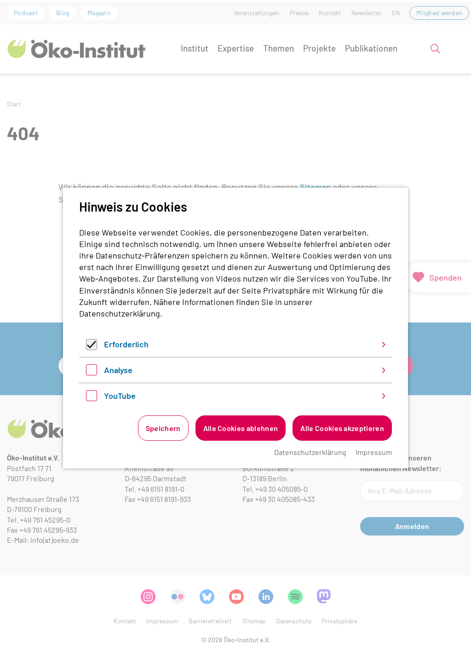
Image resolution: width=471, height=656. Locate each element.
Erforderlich (126, 344)
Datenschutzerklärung (119, 313)
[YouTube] (91, 398)
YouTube (120, 396)
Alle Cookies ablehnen (240, 428)
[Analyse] (91, 372)
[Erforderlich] (91, 347)
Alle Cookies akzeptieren (342, 428)
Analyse (118, 370)
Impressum (374, 452)
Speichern (163, 428)
